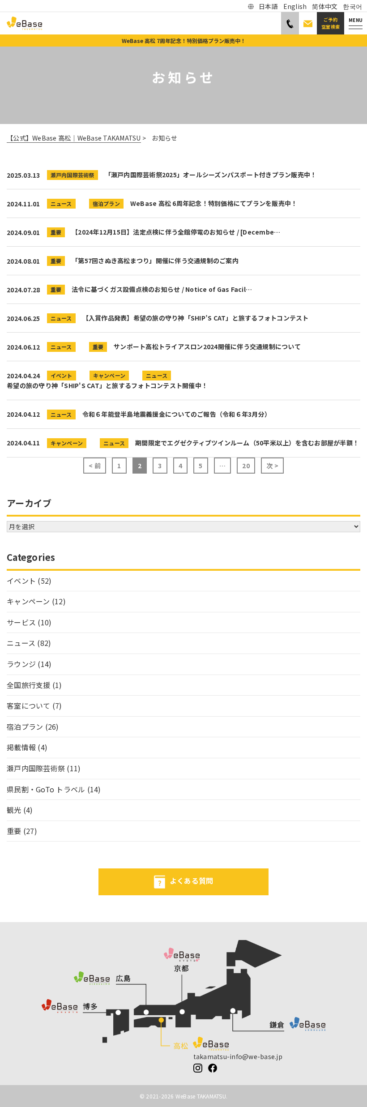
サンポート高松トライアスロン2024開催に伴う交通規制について (207, 346)
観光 (14, 809)
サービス (21, 622)
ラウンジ (21, 663)
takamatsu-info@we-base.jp (237, 1056)
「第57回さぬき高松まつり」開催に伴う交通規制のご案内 (155, 260)
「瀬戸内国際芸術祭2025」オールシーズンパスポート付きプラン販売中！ (211, 174)
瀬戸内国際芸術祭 (72, 175)
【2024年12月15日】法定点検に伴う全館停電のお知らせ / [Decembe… (176, 231)
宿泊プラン (106, 203)
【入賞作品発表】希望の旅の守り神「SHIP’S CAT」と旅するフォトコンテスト (195, 317)
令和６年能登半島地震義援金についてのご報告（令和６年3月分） (176, 414)
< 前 (95, 465)
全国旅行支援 (29, 685)
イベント (62, 375)
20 (246, 465)
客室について (29, 705)
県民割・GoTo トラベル (46, 789)
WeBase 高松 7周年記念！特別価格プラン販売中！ (184, 40)
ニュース (61, 203)
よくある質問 (191, 881)
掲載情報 (21, 747)
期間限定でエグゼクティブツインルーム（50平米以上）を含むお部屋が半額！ (247, 442)
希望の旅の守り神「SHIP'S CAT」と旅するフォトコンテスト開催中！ (107, 385)
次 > (272, 465)
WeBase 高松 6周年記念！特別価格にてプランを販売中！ (214, 203)
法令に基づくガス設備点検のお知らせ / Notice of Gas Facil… (162, 289)
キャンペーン (109, 375)
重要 (56, 232)
